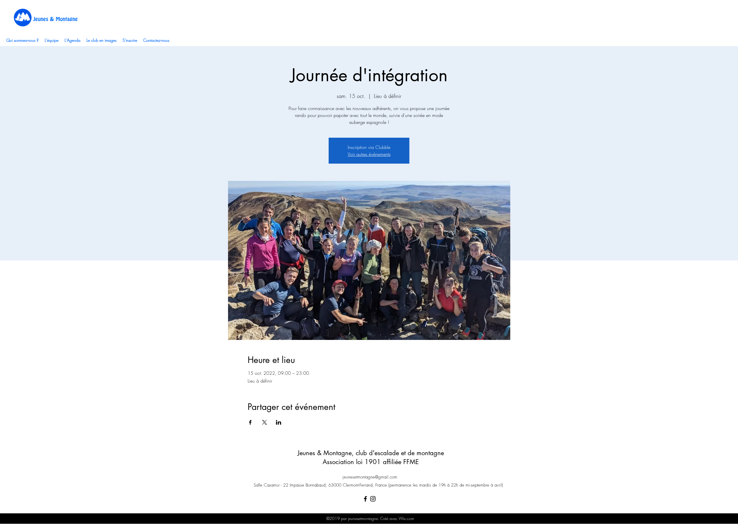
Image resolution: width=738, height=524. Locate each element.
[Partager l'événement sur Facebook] (250, 422)
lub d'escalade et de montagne (401, 453)
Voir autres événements (369, 154)
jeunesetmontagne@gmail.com (369, 477)
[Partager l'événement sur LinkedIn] (278, 422)
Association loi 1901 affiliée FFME (371, 462)
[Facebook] (365, 498)
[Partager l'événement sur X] (264, 422)
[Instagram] (372, 498)
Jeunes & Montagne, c (328, 453)
